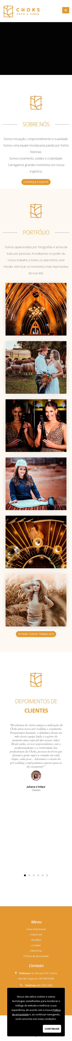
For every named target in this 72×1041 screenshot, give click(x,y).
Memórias (36, 950)
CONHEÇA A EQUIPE (36, 182)
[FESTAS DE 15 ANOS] (36, 518)
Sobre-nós (36, 934)
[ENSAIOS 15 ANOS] (36, 576)
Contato (36, 945)
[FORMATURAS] (36, 401)
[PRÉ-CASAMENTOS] (36, 343)
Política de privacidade (37, 956)
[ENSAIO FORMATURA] (36, 459)
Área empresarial (37, 929)
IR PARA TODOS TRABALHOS (36, 634)
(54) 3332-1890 (44, 985)
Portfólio (36, 939)
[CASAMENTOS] (36, 285)
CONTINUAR (52, 1028)
